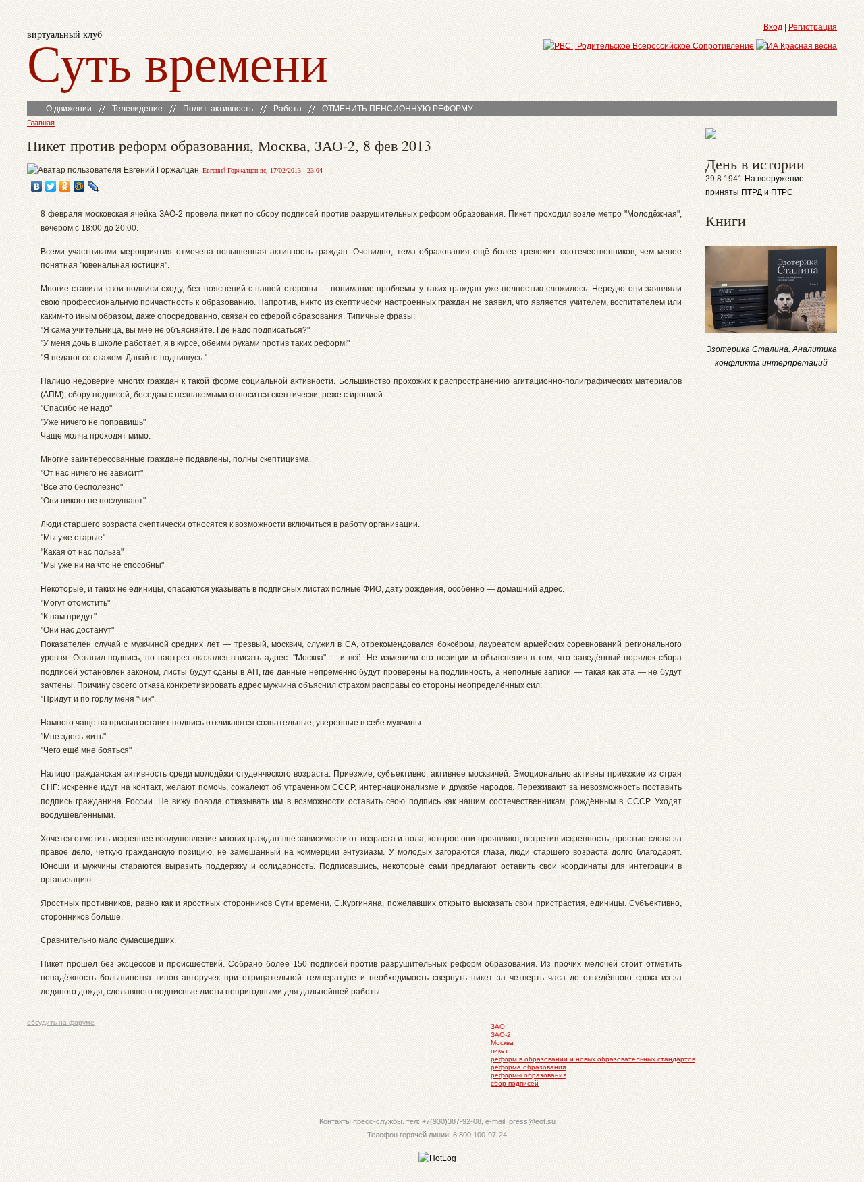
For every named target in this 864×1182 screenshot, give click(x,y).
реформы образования (528, 1075)
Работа (287, 108)
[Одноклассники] (65, 186)
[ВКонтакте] (37, 186)
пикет (499, 1050)
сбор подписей (515, 1083)
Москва (502, 1042)
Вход (772, 27)
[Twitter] (51, 186)
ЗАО (498, 1026)
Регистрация (812, 27)
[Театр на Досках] (710, 136)
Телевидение (137, 108)
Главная (41, 123)
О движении (69, 108)
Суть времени (177, 62)
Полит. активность (218, 108)
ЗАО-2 (501, 1034)
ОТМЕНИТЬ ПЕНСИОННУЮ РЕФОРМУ (397, 108)
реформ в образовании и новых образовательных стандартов (593, 1059)
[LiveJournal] (93, 186)
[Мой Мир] (79, 186)
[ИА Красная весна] (796, 46)
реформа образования (528, 1067)
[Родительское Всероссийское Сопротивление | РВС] (648, 46)
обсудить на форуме (60, 1022)
